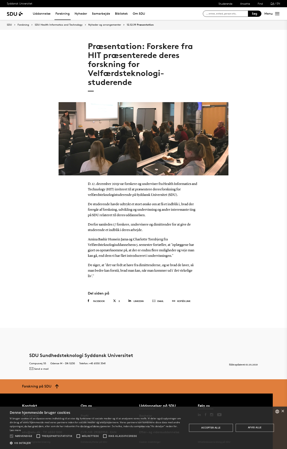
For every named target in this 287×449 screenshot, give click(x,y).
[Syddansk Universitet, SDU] (15, 14)
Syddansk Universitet (19, 3)
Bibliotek (121, 13)
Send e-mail (41, 368)
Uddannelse (42, 13)
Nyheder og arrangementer (104, 24)
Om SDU (139, 13)
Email (160, 301)
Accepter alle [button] (210, 427)
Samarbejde (101, 13)
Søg (254, 13)
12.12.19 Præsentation (140, 24)
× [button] (282, 411)
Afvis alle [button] (255, 427)
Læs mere (15, 430)
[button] (11, 436)
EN (278, 3)
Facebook (99, 301)
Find (260, 3)
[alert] (143, 428)
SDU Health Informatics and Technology (59, 24)
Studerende (225, 3)
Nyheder (81, 13)
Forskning (62, 13)
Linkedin (139, 301)
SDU (9, 24)
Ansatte (245, 3)
